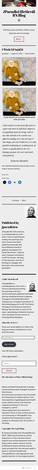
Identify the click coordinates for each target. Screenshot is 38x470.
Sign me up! (9, 344)
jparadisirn (5, 54)
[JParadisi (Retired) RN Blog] (19, 3)
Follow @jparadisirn (9, 356)
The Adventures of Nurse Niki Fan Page (17, 377)
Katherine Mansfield (13, 166)
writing (17, 169)
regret (5, 169)
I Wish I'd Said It (30, 54)
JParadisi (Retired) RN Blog (19, 13)
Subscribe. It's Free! (10, 323)
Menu (18, 39)
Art (4, 166)
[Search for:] (19, 363)
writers (11, 169)
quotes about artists (28, 166)
